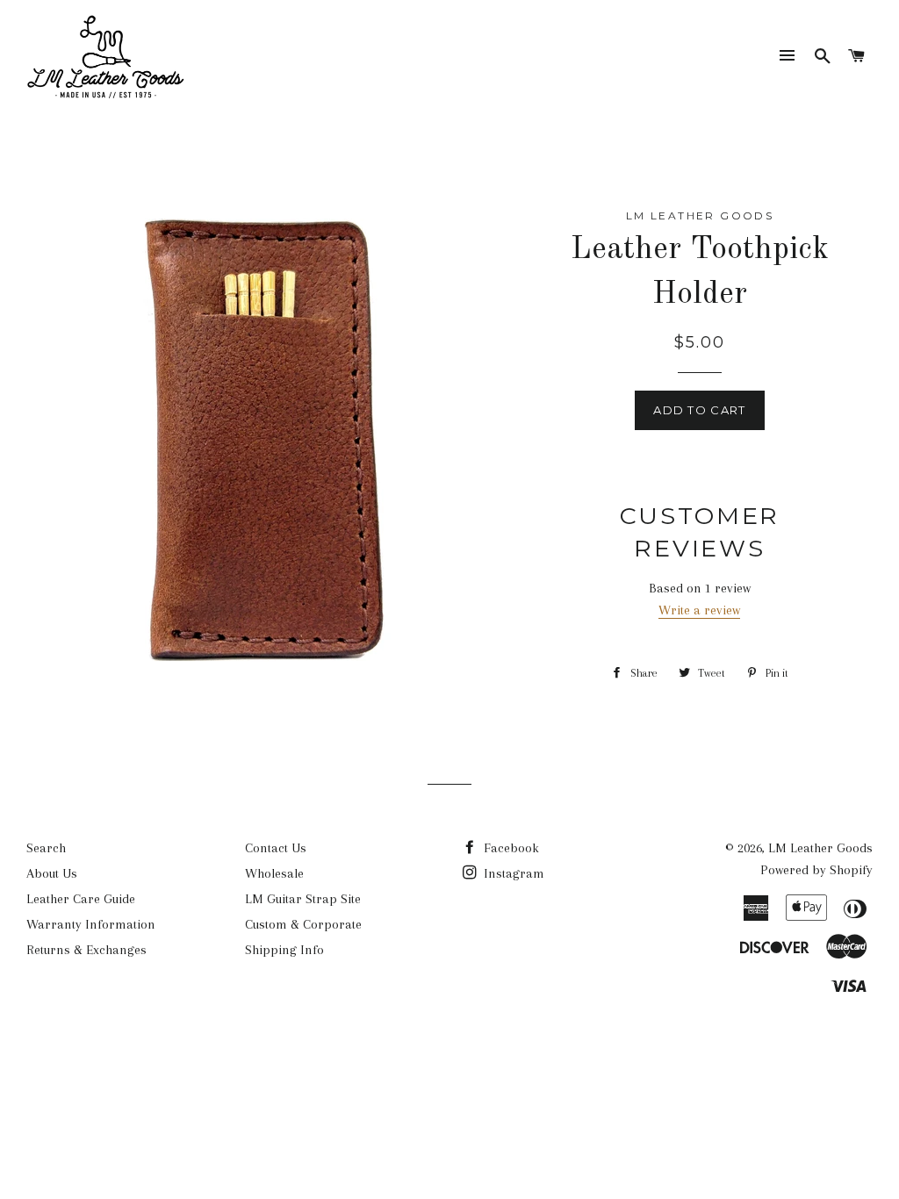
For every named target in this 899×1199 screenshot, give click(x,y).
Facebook (509, 848)
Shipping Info (284, 950)
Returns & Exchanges (86, 950)
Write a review (699, 610)
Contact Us (275, 848)
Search (46, 848)
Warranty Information (90, 924)
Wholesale (274, 873)
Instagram (512, 873)
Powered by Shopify (816, 870)
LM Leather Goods (820, 848)
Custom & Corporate (303, 924)
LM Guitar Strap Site (303, 899)
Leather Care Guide (80, 899)
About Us (51, 873)
